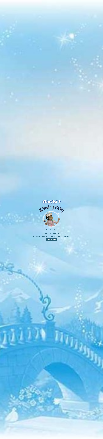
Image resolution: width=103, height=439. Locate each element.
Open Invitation (52, 239)
